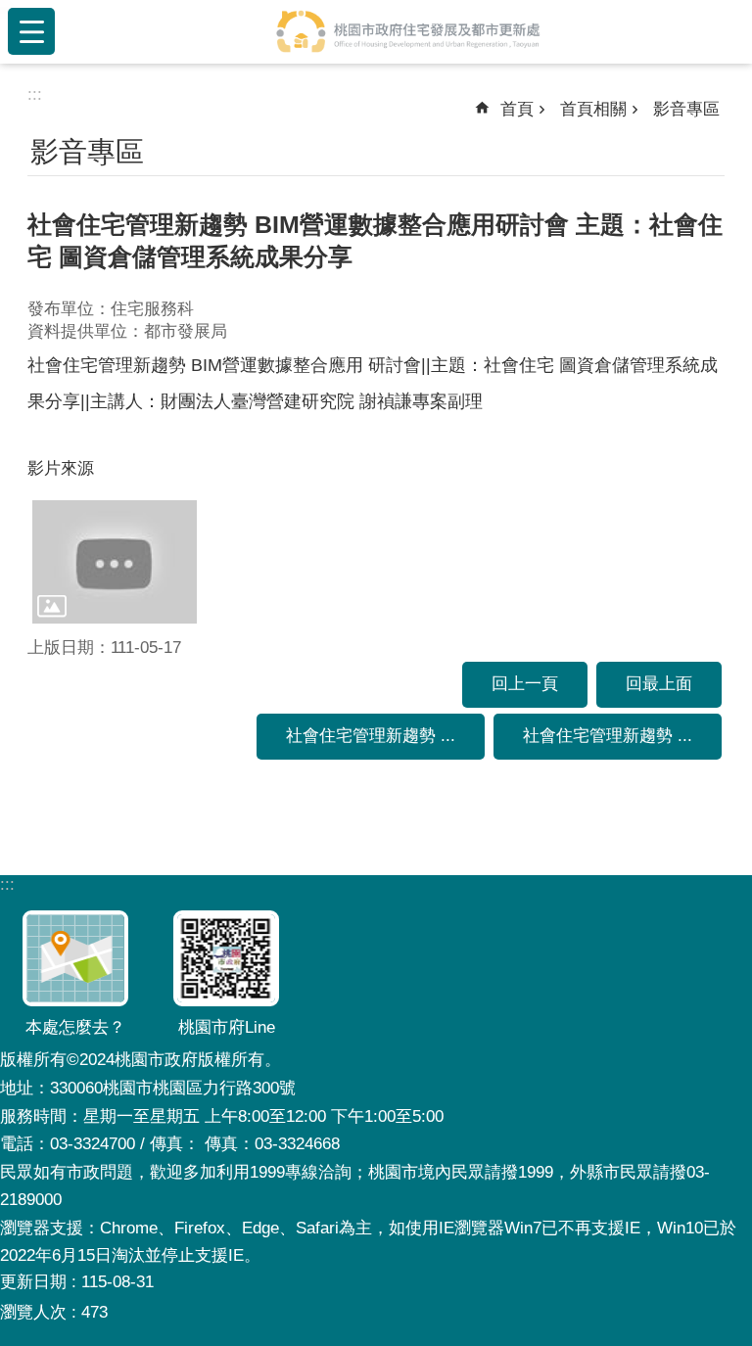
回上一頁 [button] (525, 683)
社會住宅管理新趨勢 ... (370, 735)
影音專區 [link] (686, 109)
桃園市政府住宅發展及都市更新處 (407, 31)
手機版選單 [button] (31, 31)
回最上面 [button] (659, 683)
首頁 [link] (517, 109)
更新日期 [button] (33, 1282)
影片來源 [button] (60, 468)
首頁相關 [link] (593, 109)
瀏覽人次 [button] (33, 1312)
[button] (114, 562)
